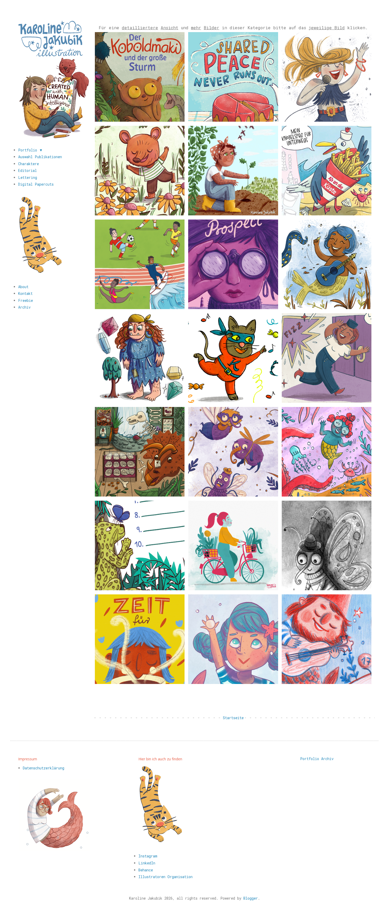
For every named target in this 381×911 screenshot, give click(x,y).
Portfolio (309, 758)
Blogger (250, 898)
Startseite (233, 717)
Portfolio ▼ (30, 150)
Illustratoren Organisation (165, 876)
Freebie (25, 300)
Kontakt (25, 293)
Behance (145, 870)
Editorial (27, 170)
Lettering (27, 177)
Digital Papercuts (36, 184)
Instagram (147, 856)
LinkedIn (146, 863)
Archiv (24, 307)
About (23, 286)
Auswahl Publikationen (40, 156)
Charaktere (28, 163)
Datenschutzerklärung (43, 768)
